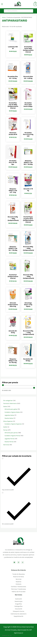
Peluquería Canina (18, 611)
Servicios (18, 579)
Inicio (3, 17)
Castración (18, 599)
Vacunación (18, 609)
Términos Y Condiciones (18, 589)
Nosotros (18, 581)
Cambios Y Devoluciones (18, 586)
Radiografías (18, 606)
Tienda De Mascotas (18, 574)
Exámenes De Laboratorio (18, 614)
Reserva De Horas (18, 576)
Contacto (18, 584)
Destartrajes (18, 601)
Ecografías (18, 604)
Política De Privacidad (18, 591)
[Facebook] (14, 562)
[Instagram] (18, 562)
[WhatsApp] (22, 562)
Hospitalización (18, 616)
